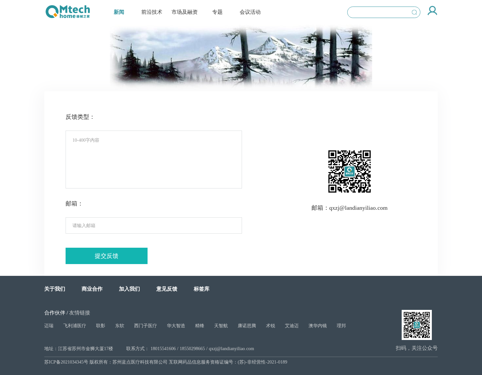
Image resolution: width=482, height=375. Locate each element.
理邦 (341, 325)
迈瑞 (48, 325)
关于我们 (54, 289)
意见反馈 (166, 289)
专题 (217, 12)
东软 (119, 325)
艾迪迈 (292, 325)
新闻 (119, 12)
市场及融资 (184, 12)
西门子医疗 (145, 325)
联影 (100, 325)
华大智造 (176, 325)
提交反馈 (106, 256)
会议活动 (250, 12)
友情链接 (79, 312)
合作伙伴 (54, 312)
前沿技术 (151, 12)
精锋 (199, 325)
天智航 (221, 325)
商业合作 (92, 289)
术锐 (270, 325)
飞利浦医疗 (74, 325)
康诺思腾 (247, 325)
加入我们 (129, 289)
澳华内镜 (318, 325)
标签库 (202, 289)
